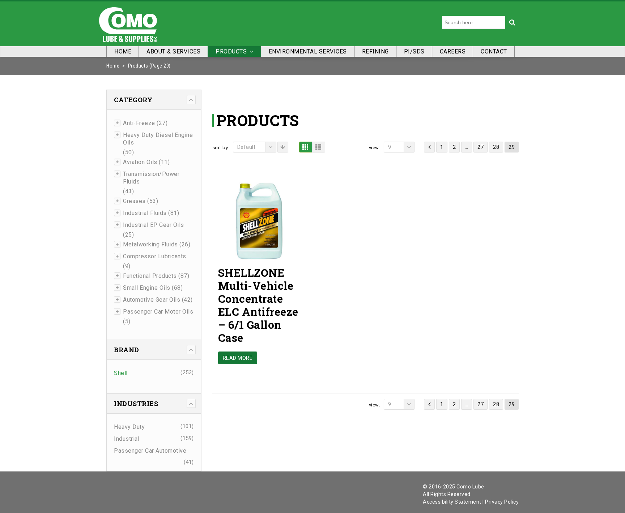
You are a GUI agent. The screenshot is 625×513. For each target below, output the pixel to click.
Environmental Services (308, 51)
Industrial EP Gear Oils (153, 224)
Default (246, 147)
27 (480, 147)
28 (496, 147)
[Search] (512, 22)
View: (374, 147)
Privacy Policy (502, 502)
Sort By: (220, 147)
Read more (238, 358)
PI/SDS (414, 51)
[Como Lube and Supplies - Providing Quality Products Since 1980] (128, 22)
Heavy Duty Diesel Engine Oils (158, 139)
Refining (375, 51)
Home (122, 51)
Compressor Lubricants (154, 256)
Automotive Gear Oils (151, 299)
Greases (134, 201)
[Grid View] (305, 147)
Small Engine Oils (146, 287)
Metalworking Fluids (150, 244)
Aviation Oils (140, 162)
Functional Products (150, 275)
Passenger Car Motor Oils (158, 311)
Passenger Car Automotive (150, 450)
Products (231, 51)
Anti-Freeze (139, 123)
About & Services (173, 51)
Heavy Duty (129, 426)
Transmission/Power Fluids (151, 178)
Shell (121, 373)
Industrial (126, 438)
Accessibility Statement (452, 502)
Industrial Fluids (145, 213)
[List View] (318, 147)
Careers (453, 51)
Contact (494, 51)
